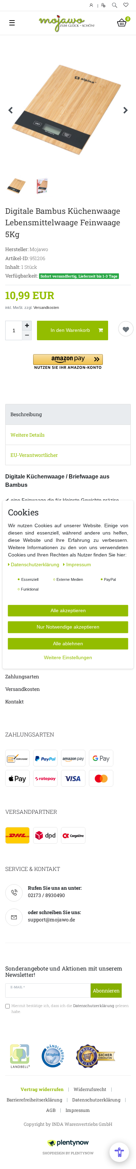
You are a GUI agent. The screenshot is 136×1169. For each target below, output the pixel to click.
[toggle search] (114, 5)
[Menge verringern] (27, 335)
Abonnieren (106, 990)
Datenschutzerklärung (96, 1100)
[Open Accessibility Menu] (119, 1152)
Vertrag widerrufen (42, 1089)
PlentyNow (82, 1153)
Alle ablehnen (68, 643)
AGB (50, 1110)
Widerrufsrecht (90, 1089)
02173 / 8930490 (46, 895)
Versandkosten (46, 307)
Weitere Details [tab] (27, 434)
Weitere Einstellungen (68, 657)
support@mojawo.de (51, 919)
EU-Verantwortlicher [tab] (34, 455)
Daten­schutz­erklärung (36, 564)
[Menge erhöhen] (27, 325)
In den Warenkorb (70, 330)
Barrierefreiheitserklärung (34, 1100)
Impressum (78, 1110)
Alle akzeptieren (68, 610)
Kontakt (14, 701)
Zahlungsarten (22, 676)
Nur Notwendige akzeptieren (68, 627)
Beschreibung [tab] (26, 414)
